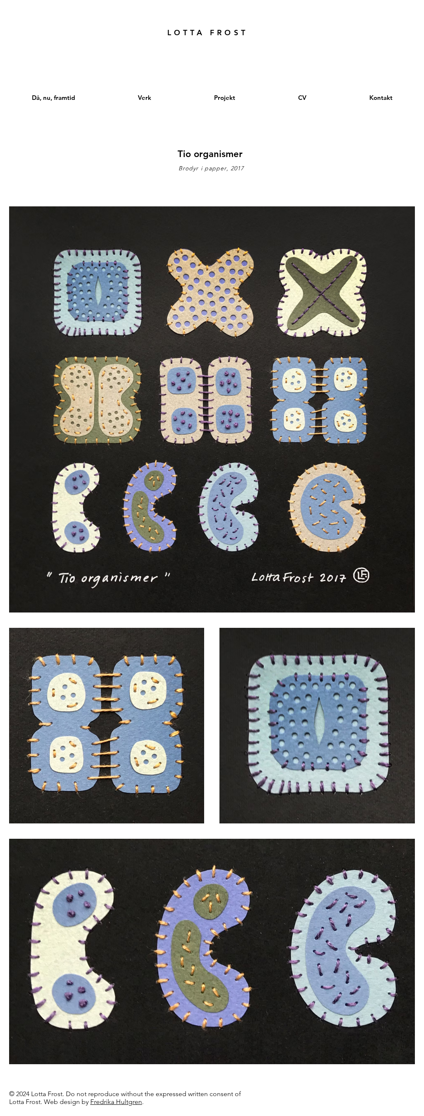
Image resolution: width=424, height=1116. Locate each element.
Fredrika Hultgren (116, 1102)
